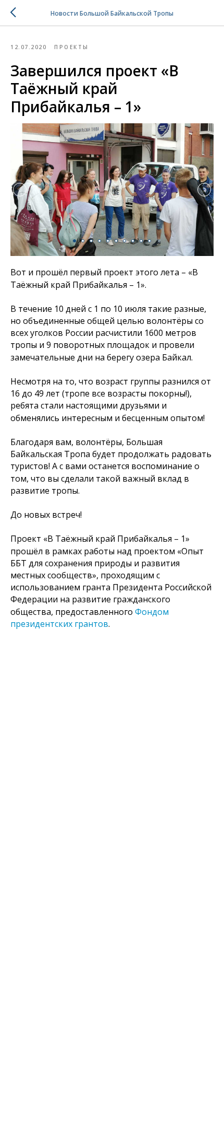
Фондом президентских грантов (89, 618)
